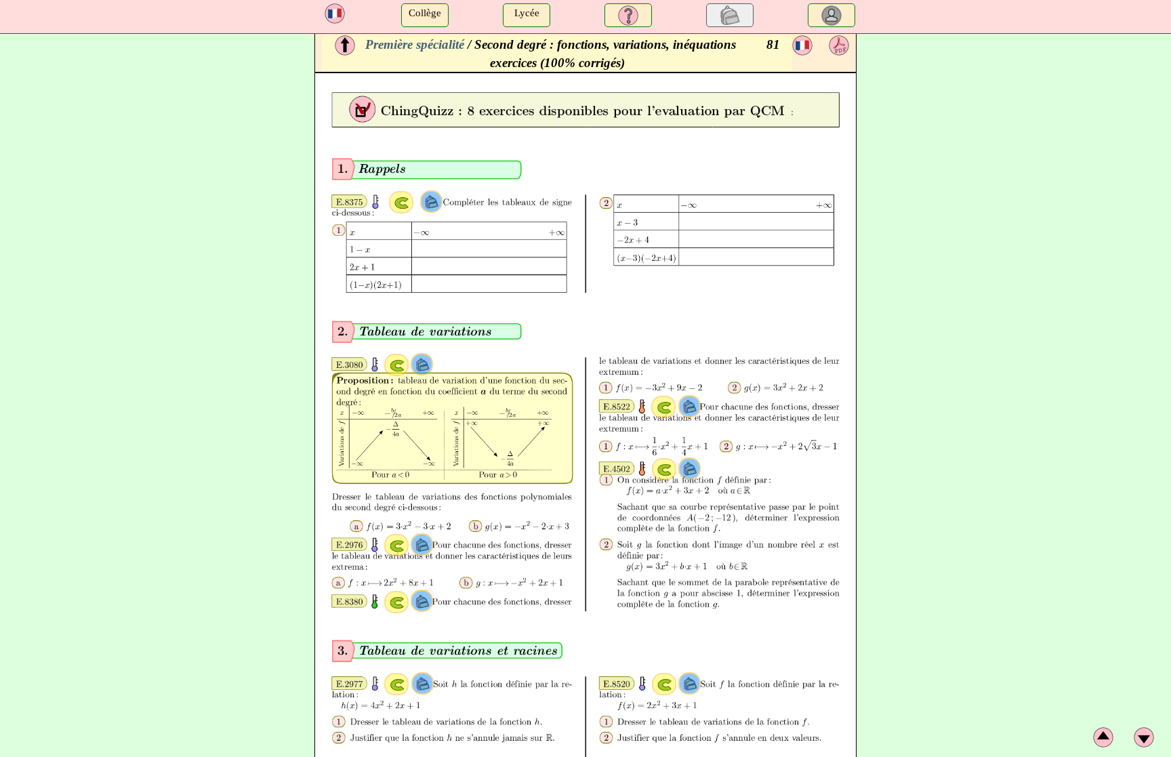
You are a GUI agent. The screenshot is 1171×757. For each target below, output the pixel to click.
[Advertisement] (155, 129)
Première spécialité (414, 44)
